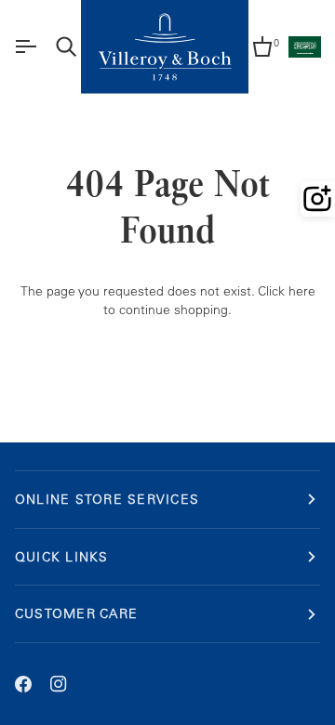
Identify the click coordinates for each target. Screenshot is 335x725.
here (301, 290)
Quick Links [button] (62, 556)
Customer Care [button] (76, 613)
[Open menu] (25, 46)
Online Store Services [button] (107, 499)
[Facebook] (23, 684)
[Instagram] (58, 684)
